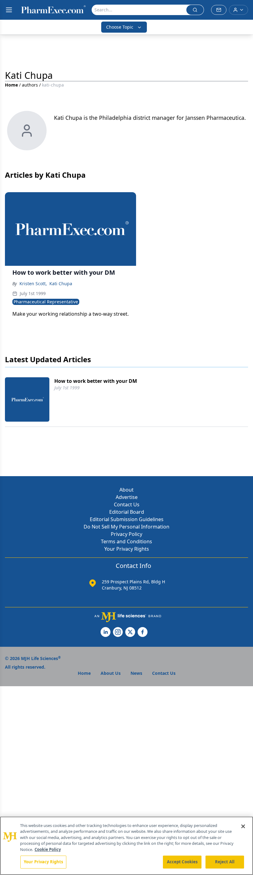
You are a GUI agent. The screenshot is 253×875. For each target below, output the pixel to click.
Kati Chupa (60, 283)
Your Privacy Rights (126, 548)
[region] (126, 845)
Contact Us (126, 504)
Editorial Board (126, 511)
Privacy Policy (126, 534)
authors (30, 85)
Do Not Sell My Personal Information (126, 526)
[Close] (243, 826)
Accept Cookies (182, 862)
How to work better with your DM (95, 381)
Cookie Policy (48, 849)
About (126, 489)
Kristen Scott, (33, 283)
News (136, 673)
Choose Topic (119, 27)
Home (11, 85)
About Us (111, 673)
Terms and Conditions (126, 541)
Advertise (127, 497)
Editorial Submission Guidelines (127, 519)
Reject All (224, 862)
